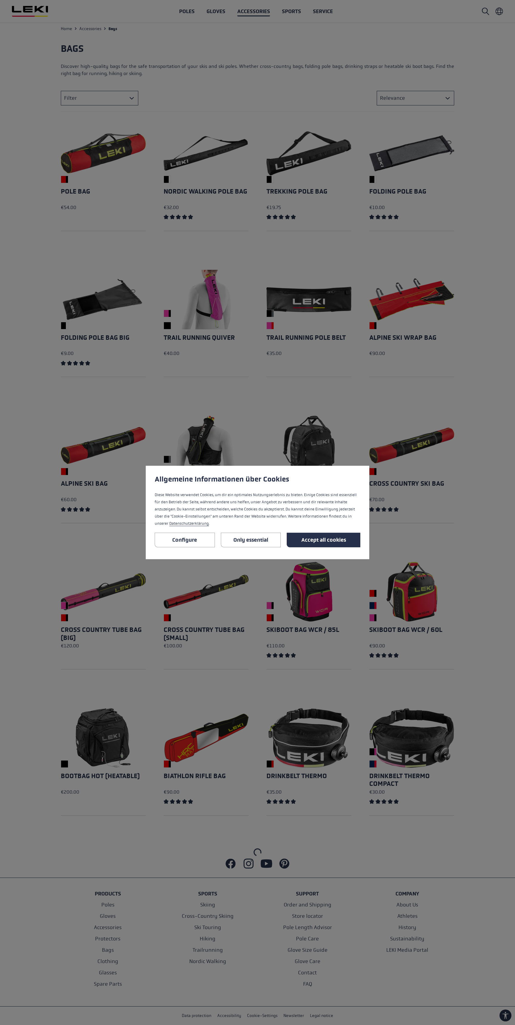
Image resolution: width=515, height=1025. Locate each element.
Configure (184, 540)
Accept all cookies (323, 540)
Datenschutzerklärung (189, 523)
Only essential (250, 540)
